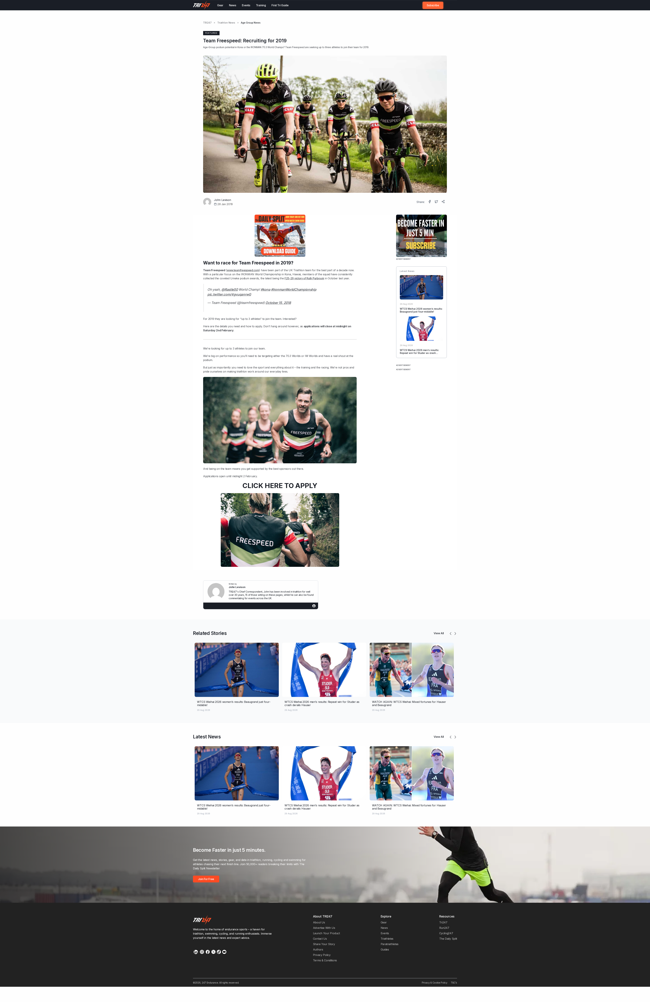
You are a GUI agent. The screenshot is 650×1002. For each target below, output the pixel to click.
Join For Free (448, 5)
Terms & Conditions (325, 960)
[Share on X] (436, 202)
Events (246, 5)
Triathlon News (226, 22)
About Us (319, 922)
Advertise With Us (324, 927)
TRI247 (207, 22)
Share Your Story (324, 944)
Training (261, 5)
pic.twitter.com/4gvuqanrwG (229, 294)
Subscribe (433, 5)
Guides (385, 949)
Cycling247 (446, 933)
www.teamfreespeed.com (243, 270)
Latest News (207, 737)
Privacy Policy (322, 955)
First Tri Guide (280, 5)
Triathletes (387, 938)
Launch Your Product (326, 933)
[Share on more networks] (443, 202)
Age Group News (251, 22)
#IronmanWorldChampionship (293, 289)
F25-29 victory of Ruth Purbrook (304, 278)
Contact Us (320, 938)
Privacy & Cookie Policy (434, 982)
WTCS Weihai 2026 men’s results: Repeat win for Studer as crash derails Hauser (419, 353)
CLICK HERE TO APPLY (279, 485)
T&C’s (454, 982)
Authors (318, 949)
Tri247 (443, 922)
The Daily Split (448, 938)
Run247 (444, 927)
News (232, 5)
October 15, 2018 (278, 303)
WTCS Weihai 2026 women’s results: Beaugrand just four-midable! (421, 310)
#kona (265, 289)
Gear (220, 5)
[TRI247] (201, 5)
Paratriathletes (389, 944)
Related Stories (210, 633)
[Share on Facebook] (430, 202)
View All (439, 633)
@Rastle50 (229, 289)
